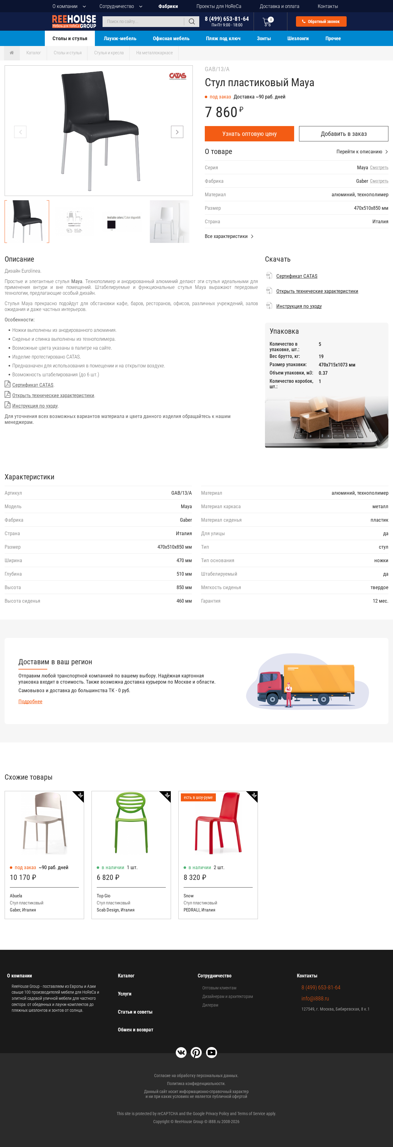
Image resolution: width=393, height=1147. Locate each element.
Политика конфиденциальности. (196, 1083)
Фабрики (168, 6)
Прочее (333, 38)
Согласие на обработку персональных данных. (196, 1075)
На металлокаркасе (154, 53)
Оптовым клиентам (219, 987)
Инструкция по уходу (35, 406)
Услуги (124, 994)
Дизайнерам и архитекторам (227, 996)
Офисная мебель (171, 38)
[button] (177, 132)
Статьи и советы (135, 1012)
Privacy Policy (217, 1113)
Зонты (264, 38)
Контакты (328, 6)
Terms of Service (251, 1113)
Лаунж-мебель (120, 38)
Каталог (33, 53)
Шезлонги (298, 38)
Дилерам (210, 1005)
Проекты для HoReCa (218, 6)
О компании (65, 6)
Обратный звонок (323, 21)
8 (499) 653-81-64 (227, 21)
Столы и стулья (70, 38)
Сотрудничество (116, 6)
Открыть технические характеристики (53, 395)
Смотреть (379, 167)
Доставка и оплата (279, 6)
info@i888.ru (315, 998)
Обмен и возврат (135, 1030)
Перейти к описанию (359, 151)
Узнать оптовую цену (249, 133)
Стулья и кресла (109, 53)
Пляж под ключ (223, 38)
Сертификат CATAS (32, 385)
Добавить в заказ (344, 133)
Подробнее (30, 701)
